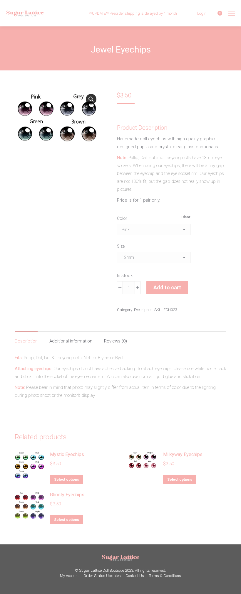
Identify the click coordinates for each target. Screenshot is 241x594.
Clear (185, 217)
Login (201, 13)
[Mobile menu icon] (231, 13)
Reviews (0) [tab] (115, 341)
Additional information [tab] (70, 341)
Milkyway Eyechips (182, 454)
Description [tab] (26, 341)
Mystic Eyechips (67, 454)
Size (121, 246)
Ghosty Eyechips (67, 494)
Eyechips (141, 310)
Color (122, 218)
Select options (66, 479)
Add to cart (167, 287)
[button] (91, 99)
